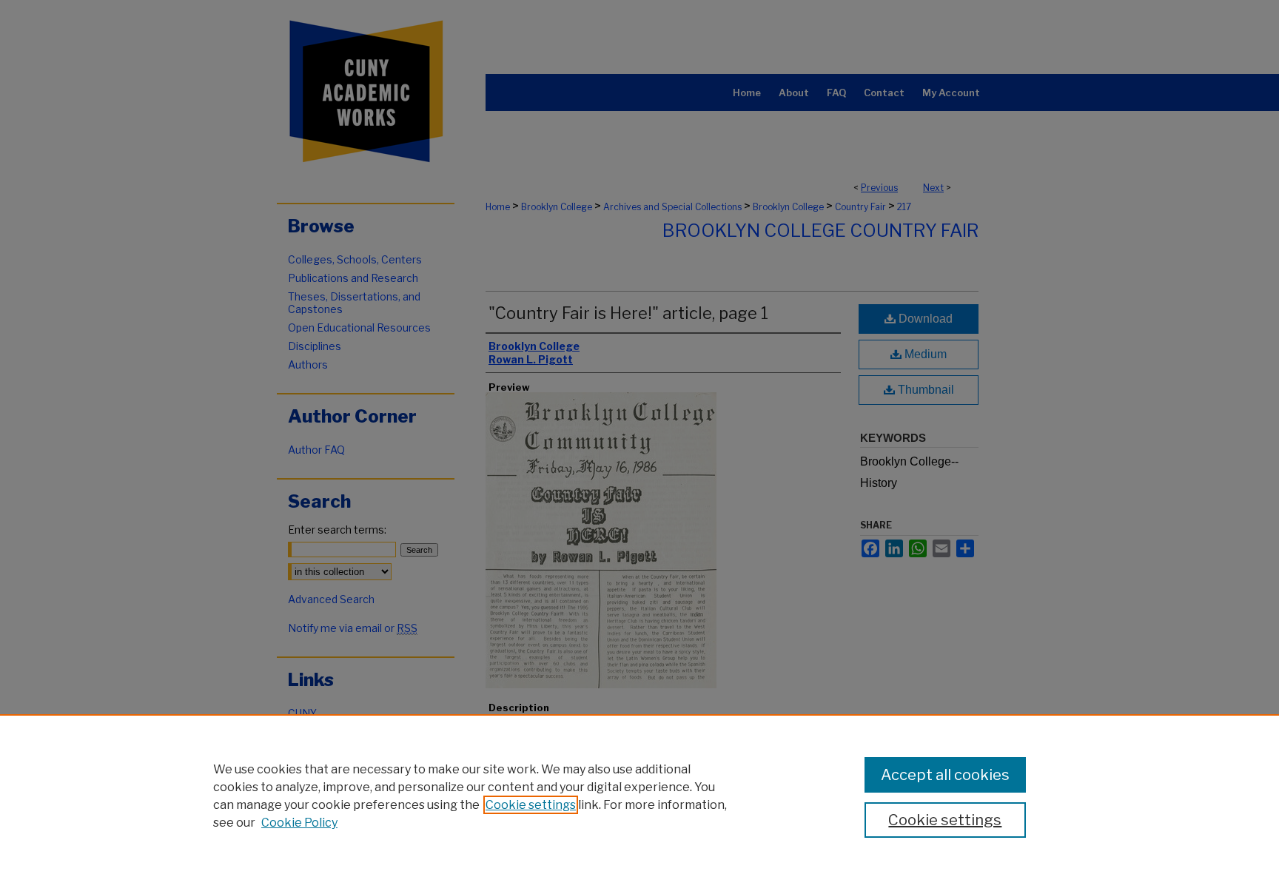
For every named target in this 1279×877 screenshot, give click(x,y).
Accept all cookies (945, 775)
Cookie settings (531, 805)
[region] (639, 795)
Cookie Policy (299, 823)
